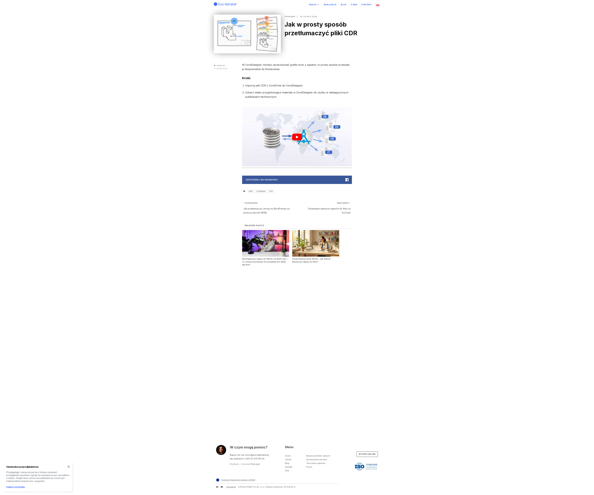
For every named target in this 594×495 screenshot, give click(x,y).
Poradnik (290, 16)
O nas (354, 4)
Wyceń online (367, 454)
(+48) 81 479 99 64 (254, 458)
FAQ (287, 470)
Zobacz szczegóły (15, 487)
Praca (309, 467)
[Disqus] (297, 308)
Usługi (312, 4)
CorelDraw (260, 191)
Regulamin (231, 487)
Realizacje (330, 4)
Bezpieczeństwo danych (318, 455)
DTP (271, 191)
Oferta (288, 459)
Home (288, 455)
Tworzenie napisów (315, 463)
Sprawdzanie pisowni (316, 459)
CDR (250, 191)
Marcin (221, 65)
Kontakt (366, 4)
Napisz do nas (237, 455)
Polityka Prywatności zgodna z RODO (238, 480)
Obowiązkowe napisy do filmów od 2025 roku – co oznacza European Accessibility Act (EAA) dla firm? (265, 262)
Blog (343, 4)
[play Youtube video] (297, 137)
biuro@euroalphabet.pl (257, 455)
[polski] (378, 4)
